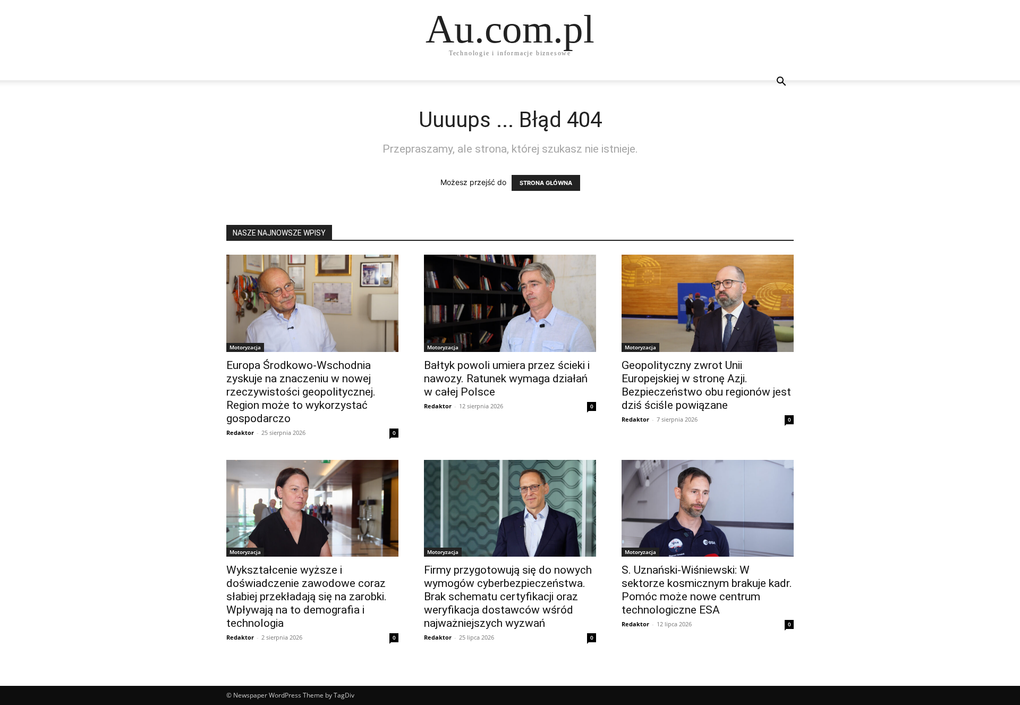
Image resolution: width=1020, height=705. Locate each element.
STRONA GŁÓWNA (546, 183)
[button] (781, 83)
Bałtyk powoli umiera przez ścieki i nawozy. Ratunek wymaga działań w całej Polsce (507, 378)
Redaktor (240, 433)
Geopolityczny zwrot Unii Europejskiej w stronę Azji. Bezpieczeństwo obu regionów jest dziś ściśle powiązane (706, 385)
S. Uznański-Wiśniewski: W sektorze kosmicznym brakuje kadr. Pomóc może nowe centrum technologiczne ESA (707, 590)
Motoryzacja (245, 347)
